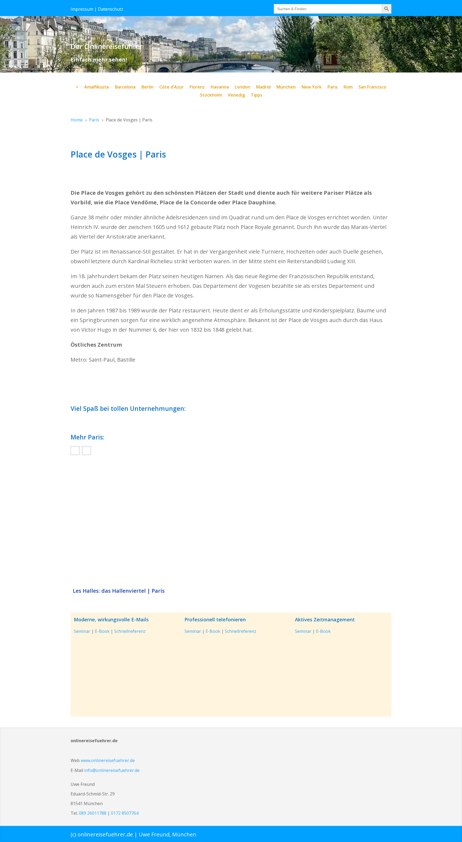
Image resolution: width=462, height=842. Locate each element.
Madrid (263, 87)
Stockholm (211, 95)
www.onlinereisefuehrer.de (108, 760)
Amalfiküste (96, 87)
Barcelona (125, 87)
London (242, 87)
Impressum (82, 9)
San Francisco (372, 87)
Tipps (256, 95)
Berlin (147, 87)
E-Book (102, 631)
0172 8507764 (124, 813)
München (286, 87)
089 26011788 (92, 813)
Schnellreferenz (130, 631)
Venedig (236, 95)
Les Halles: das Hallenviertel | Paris (119, 591)
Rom (348, 87)
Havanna (220, 87)
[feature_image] (231, 522)
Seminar (82, 631)
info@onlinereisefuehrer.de (112, 770)
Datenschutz (110, 9)
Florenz (197, 87)
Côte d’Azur (171, 87)
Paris (333, 87)
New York (312, 87)
